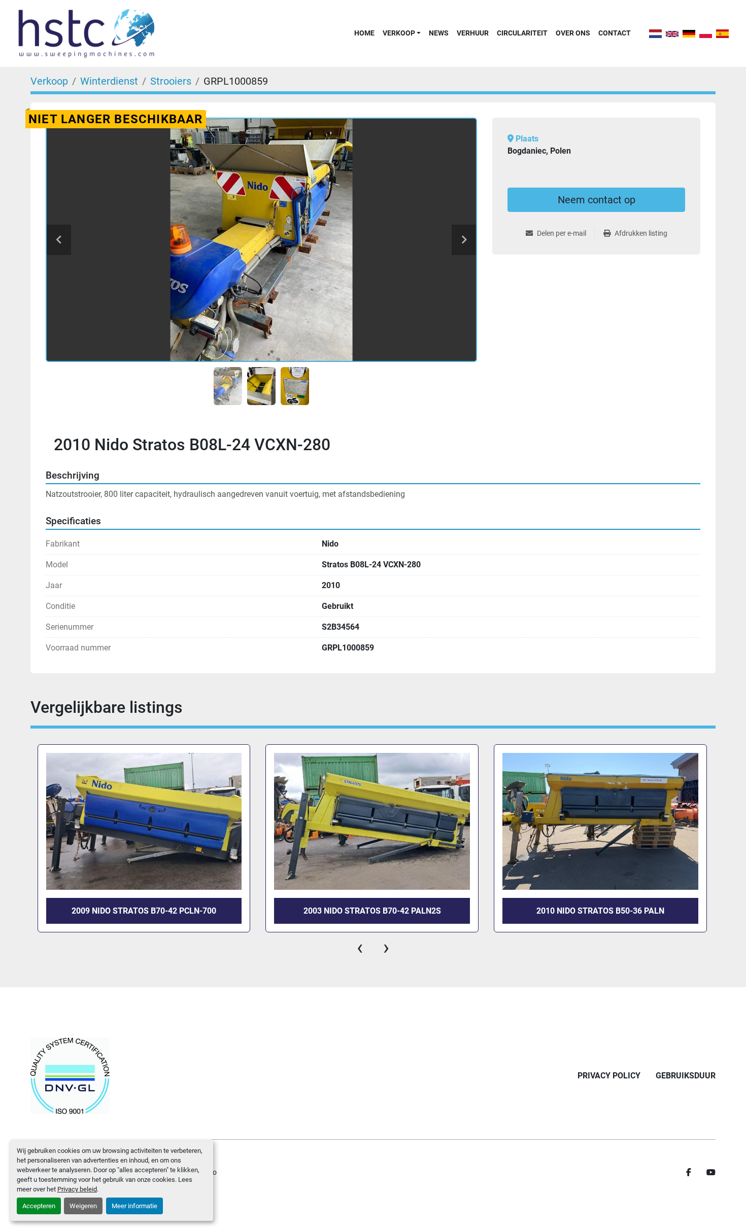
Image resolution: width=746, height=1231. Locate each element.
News (439, 33)
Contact (614, 33)
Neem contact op (596, 200)
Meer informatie (134, 1206)
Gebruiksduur (686, 1075)
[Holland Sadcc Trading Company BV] (70, 1076)
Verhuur (473, 33)
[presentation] (360, 947)
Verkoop (399, 33)
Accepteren (38, 1206)
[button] (402, 33)
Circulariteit (522, 33)
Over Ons (573, 33)
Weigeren (83, 1206)
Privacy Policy (609, 1075)
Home (364, 33)
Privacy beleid (77, 1189)
